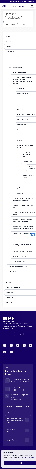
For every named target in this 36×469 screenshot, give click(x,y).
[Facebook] (11, 345)
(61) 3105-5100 (19, 388)
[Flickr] (18, 345)
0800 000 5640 (19, 390)
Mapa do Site (9, 334)
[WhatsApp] (5, 345)
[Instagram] (5, 352)
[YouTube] (31, 345)
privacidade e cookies (27, 457)
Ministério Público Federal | (16, 2)
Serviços (19, 334)
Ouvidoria (9, 407)
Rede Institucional (29, 2)
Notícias (29, 334)
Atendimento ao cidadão (22, 407)
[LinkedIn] (11, 352)
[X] (24, 345)
